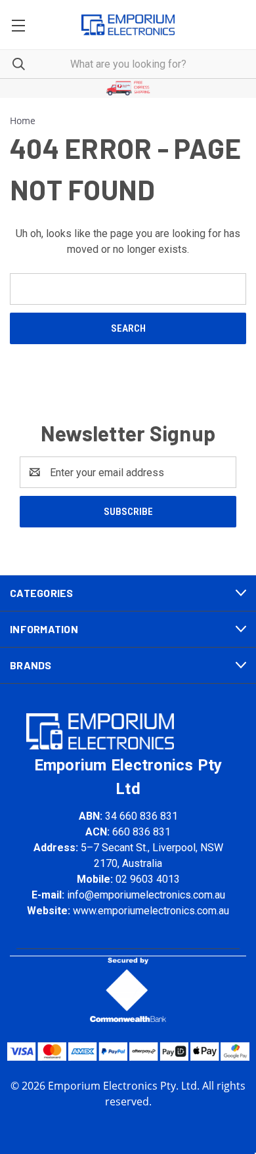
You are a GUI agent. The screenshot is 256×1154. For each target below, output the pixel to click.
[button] (128, 88)
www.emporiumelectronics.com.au (151, 910)
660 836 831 (141, 832)
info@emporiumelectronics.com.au (146, 895)
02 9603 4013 (148, 879)
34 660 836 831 (141, 816)
